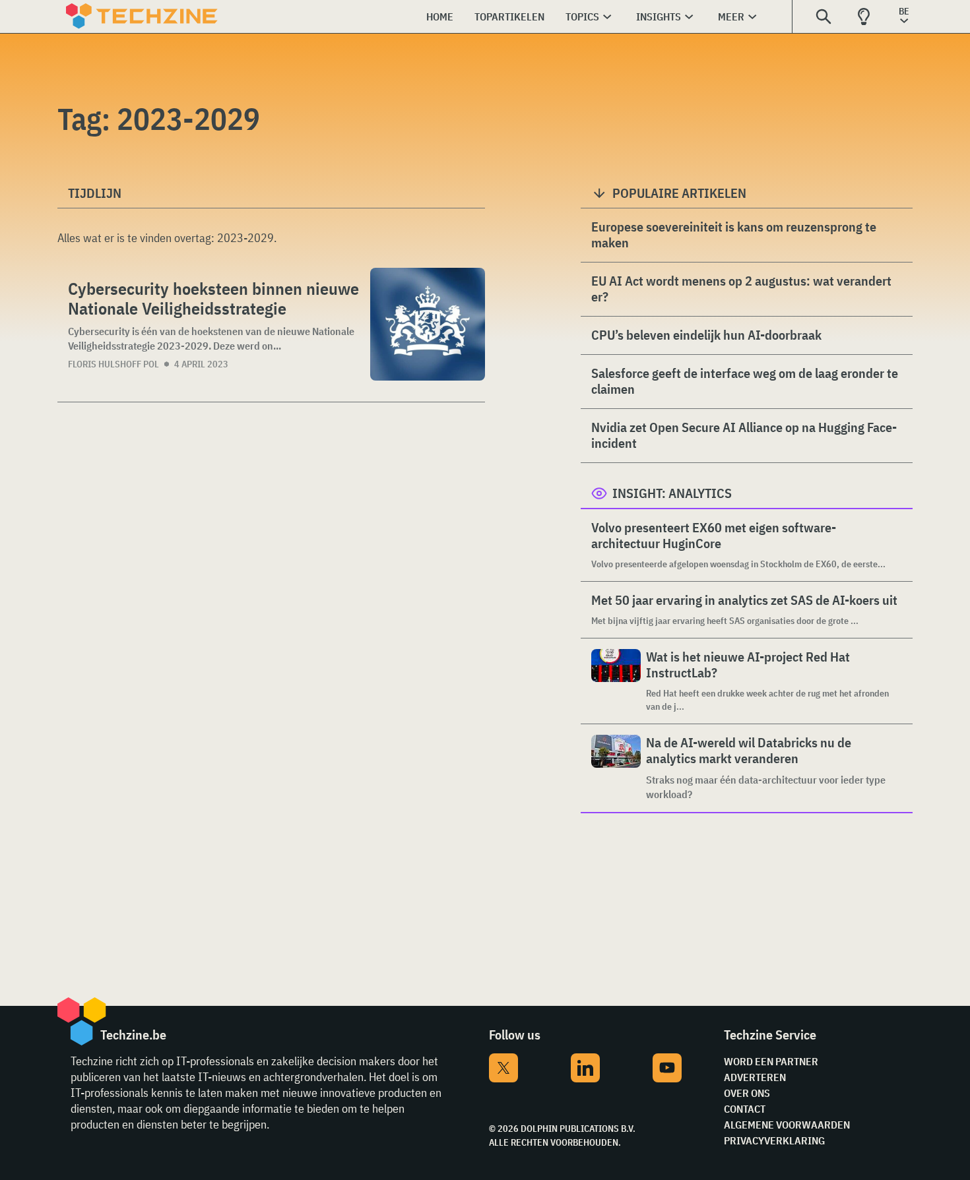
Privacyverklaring (774, 1140)
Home (439, 16)
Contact (744, 1108)
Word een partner (771, 1061)
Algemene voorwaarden (787, 1124)
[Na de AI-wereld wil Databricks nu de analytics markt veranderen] (616, 768)
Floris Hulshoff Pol (113, 364)
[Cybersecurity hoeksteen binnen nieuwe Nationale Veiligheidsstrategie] (427, 324)
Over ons (747, 1093)
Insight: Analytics (672, 493)
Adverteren (755, 1077)
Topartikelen (509, 16)
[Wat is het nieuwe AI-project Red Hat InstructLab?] (616, 681)
